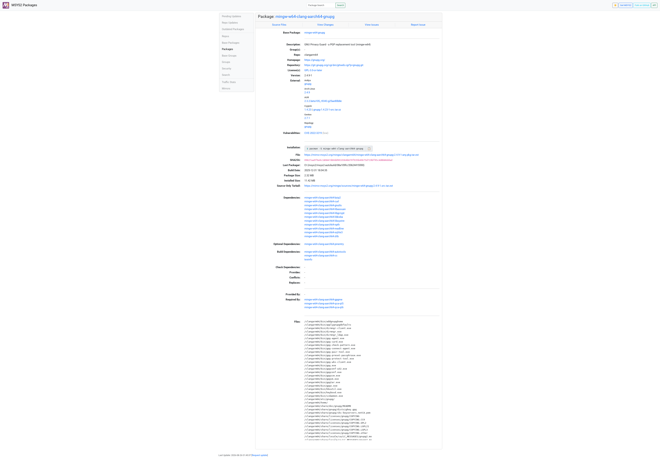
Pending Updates (231, 16)
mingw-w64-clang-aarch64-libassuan (325, 209)
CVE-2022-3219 (313, 133)
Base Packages (230, 42)
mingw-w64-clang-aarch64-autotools (325, 251)
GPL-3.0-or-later (313, 70)
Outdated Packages (233, 29)
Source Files (279, 24)
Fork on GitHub (642, 5)
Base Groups (229, 55)
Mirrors (226, 88)
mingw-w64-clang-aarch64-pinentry (324, 244)
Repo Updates (230, 22)
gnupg (307, 83)
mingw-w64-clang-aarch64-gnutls (323, 205)
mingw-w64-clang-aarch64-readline (324, 228)
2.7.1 (307, 118)
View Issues (372, 24)
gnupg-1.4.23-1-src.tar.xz (327, 109)
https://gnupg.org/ (314, 60)
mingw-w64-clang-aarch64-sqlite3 (323, 232)
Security (226, 68)
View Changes (325, 24)
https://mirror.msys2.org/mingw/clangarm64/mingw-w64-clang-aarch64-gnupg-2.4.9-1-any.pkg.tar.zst (361, 154)
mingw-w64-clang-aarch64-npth (322, 224)
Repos (225, 36)
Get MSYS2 (625, 5)
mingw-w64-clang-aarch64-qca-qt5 (323, 303)
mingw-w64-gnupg (314, 32)
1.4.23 (307, 109)
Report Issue (418, 24)
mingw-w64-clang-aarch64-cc (320, 255)
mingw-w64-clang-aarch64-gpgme (323, 299)
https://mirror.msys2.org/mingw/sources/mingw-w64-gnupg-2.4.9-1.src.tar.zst (348, 185)
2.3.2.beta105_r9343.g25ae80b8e (323, 101)
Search (340, 5)
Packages (227, 49)
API (654, 5)
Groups (226, 62)
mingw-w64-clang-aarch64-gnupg (305, 16)
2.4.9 (307, 92)
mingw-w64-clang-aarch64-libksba (323, 216)
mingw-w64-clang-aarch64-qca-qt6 (323, 307)
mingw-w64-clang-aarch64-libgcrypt (324, 213)
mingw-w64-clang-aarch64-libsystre (324, 220)
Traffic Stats (229, 82)
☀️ (615, 5)
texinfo (308, 259)
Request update (259, 455)
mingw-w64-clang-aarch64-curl (321, 201)
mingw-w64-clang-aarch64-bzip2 (322, 197)
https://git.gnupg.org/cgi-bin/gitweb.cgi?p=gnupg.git (333, 65)
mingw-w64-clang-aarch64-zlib (321, 236)
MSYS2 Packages (24, 5)
